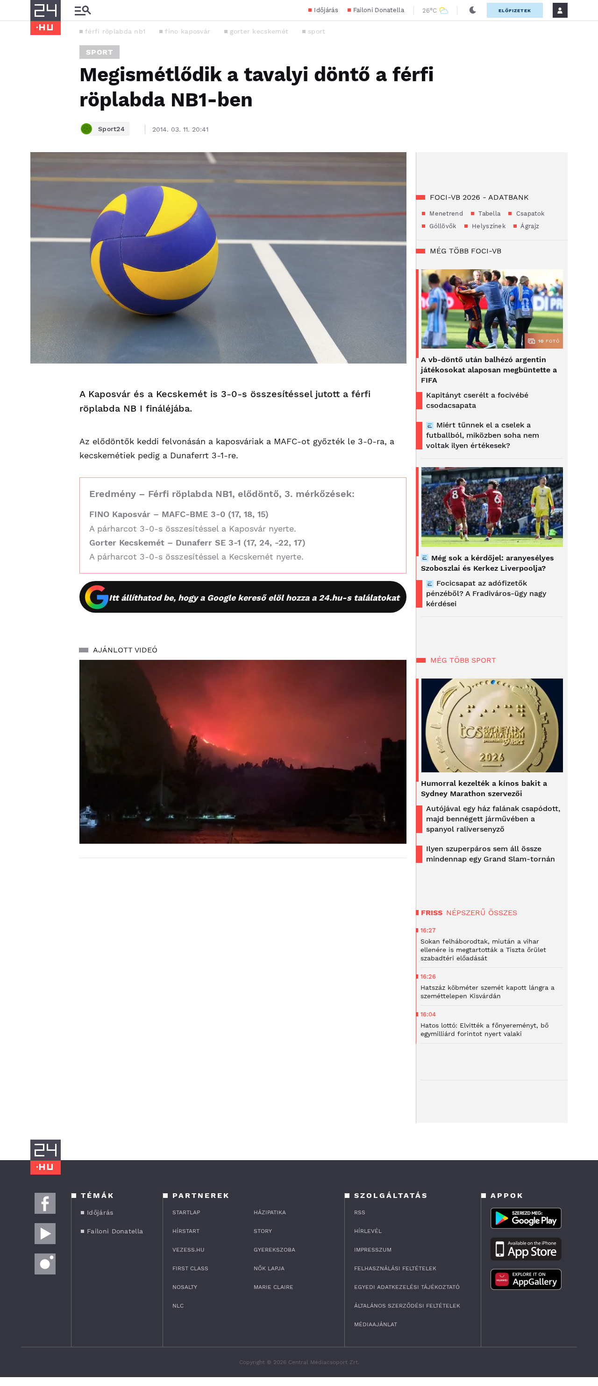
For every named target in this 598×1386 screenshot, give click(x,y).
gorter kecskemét (259, 31)
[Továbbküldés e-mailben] (40, 413)
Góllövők (441, 226)
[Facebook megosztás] (40, 388)
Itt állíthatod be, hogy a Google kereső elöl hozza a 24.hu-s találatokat (254, 597)
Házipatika (270, 1212)
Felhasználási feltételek (395, 1268)
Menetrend (445, 213)
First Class (190, 1268)
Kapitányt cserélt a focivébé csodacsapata (477, 400)
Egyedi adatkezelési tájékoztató (407, 1287)
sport (317, 31)
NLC (178, 1305)
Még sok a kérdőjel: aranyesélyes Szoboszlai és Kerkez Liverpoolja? (487, 563)
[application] (242, 752)
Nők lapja (269, 1268)
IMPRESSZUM (373, 1249)
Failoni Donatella (378, 10)
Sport (99, 52)
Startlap (186, 1212)
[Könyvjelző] (40, 441)
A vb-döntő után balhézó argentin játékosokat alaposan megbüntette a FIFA (489, 370)
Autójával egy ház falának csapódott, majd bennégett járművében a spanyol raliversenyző (493, 818)
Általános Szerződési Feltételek (407, 1305)
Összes (502, 912)
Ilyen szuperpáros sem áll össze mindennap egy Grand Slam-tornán (490, 853)
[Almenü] (82, 10)
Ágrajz (529, 226)
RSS (359, 1212)
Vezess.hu (188, 1249)
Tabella (488, 213)
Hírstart (185, 1231)
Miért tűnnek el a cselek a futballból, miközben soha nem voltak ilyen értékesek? (482, 435)
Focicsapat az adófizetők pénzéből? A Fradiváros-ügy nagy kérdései (486, 593)
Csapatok (529, 213)
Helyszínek (487, 226)
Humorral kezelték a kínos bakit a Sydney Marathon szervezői (484, 788)
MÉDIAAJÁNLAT (375, 1324)
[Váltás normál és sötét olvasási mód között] (472, 10)
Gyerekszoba (274, 1249)
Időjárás (326, 10)
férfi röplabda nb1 (115, 31)
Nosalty (184, 1287)
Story (263, 1231)
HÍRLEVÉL (368, 1231)
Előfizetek (514, 10)
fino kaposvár (187, 31)
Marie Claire (273, 1287)
